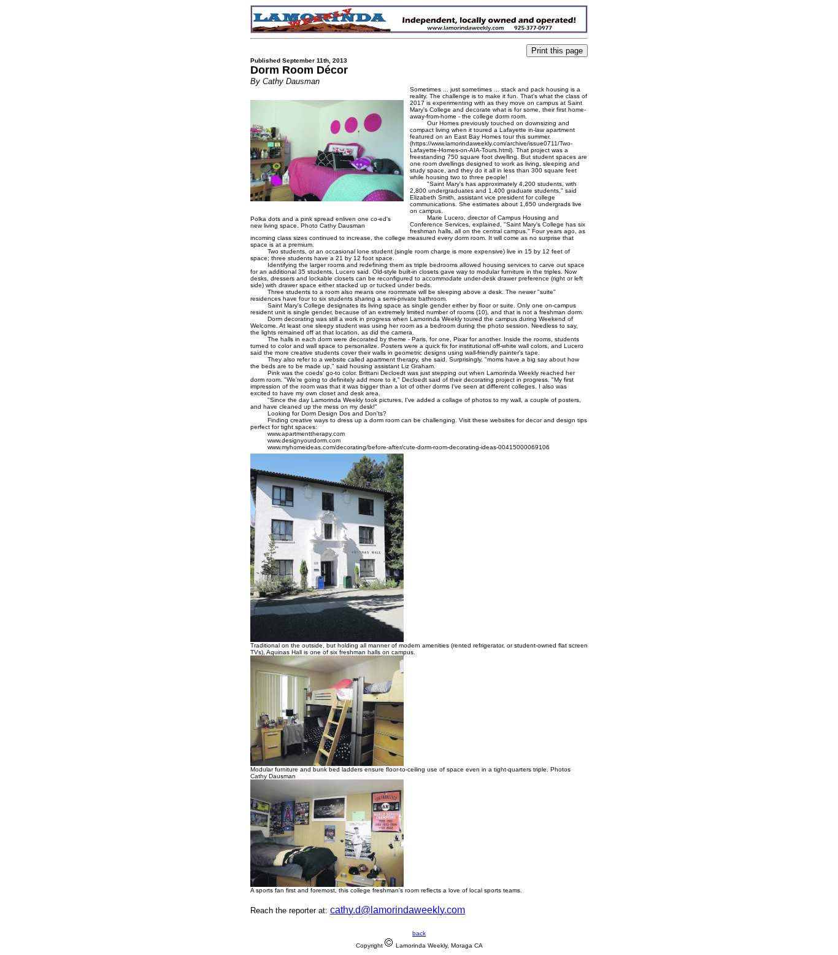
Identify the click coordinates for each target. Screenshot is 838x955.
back (419, 933)
